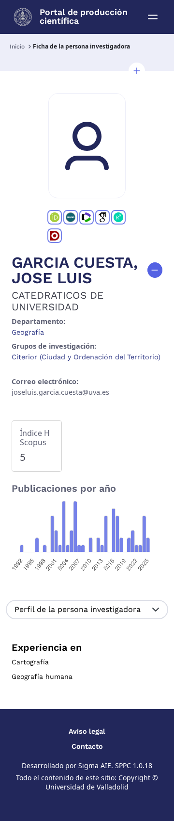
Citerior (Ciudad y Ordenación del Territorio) (86, 357)
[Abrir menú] (153, 17)
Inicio (17, 46)
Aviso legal (87, 731)
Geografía (28, 332)
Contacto (87, 746)
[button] (137, 71)
